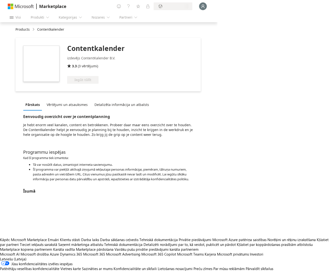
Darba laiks (90, 239)
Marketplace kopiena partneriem (26, 249)
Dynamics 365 (71, 254)
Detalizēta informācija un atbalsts (121, 104)
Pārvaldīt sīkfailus (259, 268)
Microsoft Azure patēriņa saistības (239, 239)
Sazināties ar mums (97, 268)
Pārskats (32, 104)
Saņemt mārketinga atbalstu (80, 244)
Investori (256, 254)
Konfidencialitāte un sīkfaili (135, 268)
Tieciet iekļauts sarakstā (38, 244)
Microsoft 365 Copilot (158, 254)
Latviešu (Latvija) (13, 259)
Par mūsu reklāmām (229, 268)
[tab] (33, 104)
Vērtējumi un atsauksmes (67, 104)
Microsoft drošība (35, 254)
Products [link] (22, 29)
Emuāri (53, 239)
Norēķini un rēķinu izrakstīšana (291, 239)
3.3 (74, 66)
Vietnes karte (70, 268)
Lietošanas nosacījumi (175, 268)
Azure (54, 254)
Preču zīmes (203, 268)
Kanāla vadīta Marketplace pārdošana (83, 249)
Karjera (210, 254)
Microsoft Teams (190, 254)
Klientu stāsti (70, 239)
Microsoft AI (10, 254)
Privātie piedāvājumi (195, 239)
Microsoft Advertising (123, 254)
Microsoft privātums (233, 254)
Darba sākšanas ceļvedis (119, 239)
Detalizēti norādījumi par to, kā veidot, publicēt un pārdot (189, 244)
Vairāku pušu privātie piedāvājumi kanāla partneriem (157, 249)
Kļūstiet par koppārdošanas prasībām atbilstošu (275, 244)
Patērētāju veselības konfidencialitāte (29, 268)
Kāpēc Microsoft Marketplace (23, 239)
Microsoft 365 (94, 254)
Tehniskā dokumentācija (158, 239)
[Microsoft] (21, 6)
